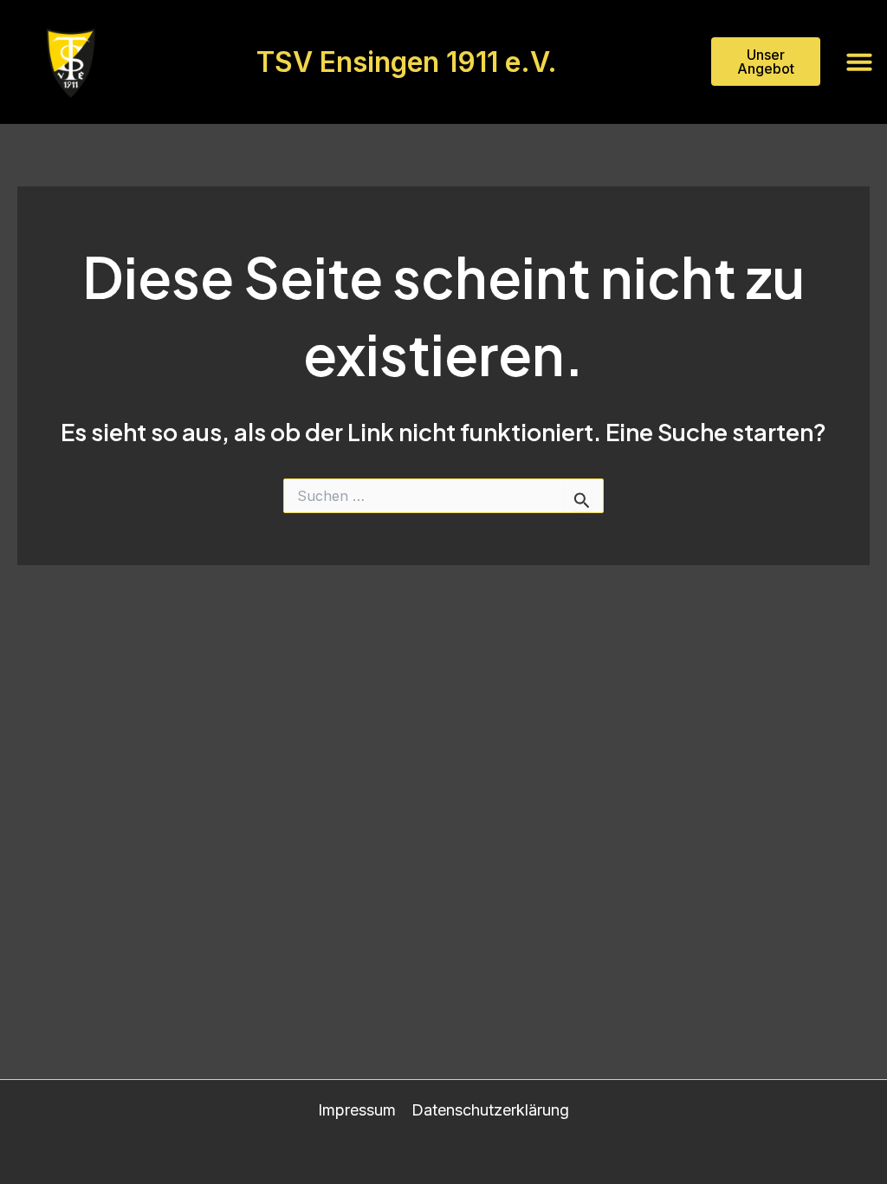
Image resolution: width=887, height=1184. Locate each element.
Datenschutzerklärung (490, 1110)
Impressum (357, 1110)
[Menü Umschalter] (859, 61)
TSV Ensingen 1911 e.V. (406, 62)
